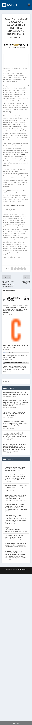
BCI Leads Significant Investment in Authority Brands (15, 356)
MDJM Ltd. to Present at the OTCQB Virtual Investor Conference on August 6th (14, 529)
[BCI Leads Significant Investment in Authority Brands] (16, 352)
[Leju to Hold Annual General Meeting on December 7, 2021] (16, 330)
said (15, 126)
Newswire (17, 37)
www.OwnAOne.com (18, 206)
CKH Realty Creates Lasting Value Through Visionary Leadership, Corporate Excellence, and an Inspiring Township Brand (15, 435)
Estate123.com (22, 569)
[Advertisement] (16, 649)
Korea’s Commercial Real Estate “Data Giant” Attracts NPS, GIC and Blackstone (15, 393)
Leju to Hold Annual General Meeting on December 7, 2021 (15, 346)
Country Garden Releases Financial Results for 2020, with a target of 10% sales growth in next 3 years (14, 367)
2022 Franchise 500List (17, 154)
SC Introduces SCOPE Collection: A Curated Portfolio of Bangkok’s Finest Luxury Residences (15, 545)
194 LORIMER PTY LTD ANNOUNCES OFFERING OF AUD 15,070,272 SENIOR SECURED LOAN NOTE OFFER (14, 413)
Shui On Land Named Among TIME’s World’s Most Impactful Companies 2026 (14, 537)
